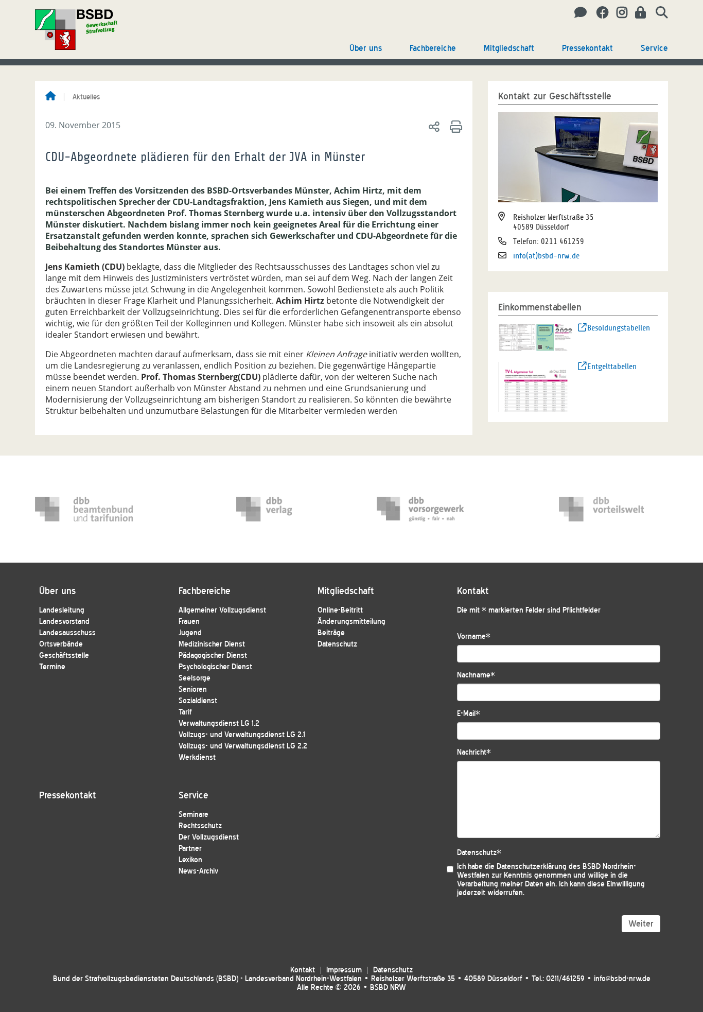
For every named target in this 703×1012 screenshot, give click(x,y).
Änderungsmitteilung (351, 621)
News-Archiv (198, 871)
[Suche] (658, 13)
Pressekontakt (587, 48)
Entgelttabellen (612, 366)
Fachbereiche (433, 48)
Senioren (193, 689)
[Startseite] (50, 97)
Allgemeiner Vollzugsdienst (222, 610)
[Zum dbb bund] (84, 509)
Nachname (476, 675)
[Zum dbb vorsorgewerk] (425, 509)
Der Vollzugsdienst (209, 837)
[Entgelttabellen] (535, 386)
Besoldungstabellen (618, 328)
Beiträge (331, 633)
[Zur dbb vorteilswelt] (608, 509)
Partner (190, 848)
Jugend (190, 633)
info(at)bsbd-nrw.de (546, 255)
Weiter (641, 924)
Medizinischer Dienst (212, 644)
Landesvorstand (64, 621)
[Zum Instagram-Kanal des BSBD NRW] (618, 13)
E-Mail (468, 713)
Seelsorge (194, 678)
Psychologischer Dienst (215, 666)
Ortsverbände (61, 644)
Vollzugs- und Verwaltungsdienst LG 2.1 (242, 734)
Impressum (344, 970)
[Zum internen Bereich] (637, 13)
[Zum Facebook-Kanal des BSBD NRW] (599, 13)
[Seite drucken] (454, 126)
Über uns (365, 48)
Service (654, 48)
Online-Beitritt (340, 610)
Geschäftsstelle (64, 655)
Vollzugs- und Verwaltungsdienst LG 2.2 (243, 746)
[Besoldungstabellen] (535, 336)
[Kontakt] (578, 13)
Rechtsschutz (200, 826)
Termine (52, 666)
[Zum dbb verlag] (285, 509)
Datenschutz (337, 644)
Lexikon (190, 860)
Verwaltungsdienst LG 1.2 (219, 723)
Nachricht (474, 752)
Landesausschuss (67, 633)
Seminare (193, 814)
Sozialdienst (198, 700)
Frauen (189, 621)
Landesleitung (61, 610)
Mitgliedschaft (509, 48)
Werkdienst (197, 757)
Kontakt (302, 970)
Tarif (185, 712)
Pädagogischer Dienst (213, 655)
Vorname (473, 636)
